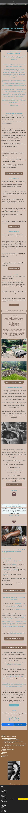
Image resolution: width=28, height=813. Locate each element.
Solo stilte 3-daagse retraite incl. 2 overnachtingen (14, 745)
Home (3, 735)
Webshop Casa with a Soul (8, 749)
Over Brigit (4, 752)
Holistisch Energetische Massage (9, 736)
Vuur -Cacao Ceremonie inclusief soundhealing (13, 741)
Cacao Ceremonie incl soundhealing (11, 739)
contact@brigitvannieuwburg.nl (15, 785)
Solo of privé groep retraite (9, 742)
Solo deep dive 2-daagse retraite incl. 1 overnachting (15, 743)
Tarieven (4, 750)
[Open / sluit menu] (2, 4)
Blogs (3, 753)
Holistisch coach (5, 747)
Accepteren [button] (22, 799)
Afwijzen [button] (12, 799)
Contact (4, 756)
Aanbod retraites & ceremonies (9, 738)
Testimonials (5, 755)
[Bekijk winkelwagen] (25, 4)
